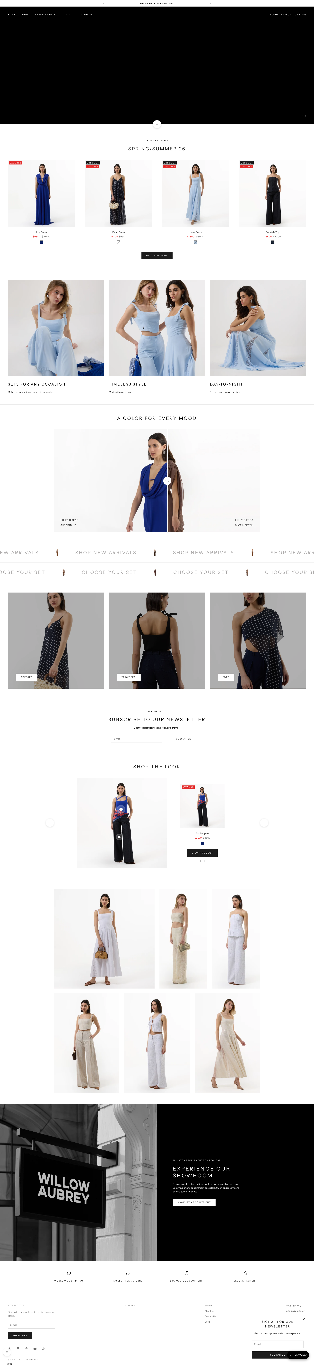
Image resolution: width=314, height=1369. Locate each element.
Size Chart (129, 1305)
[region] (157, 65)
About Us (209, 1310)
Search (208, 1305)
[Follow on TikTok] (43, 1348)
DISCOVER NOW (157, 255)
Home (11, 14)
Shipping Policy (293, 1305)
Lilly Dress (41, 232)
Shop (25, 14)
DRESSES (26, 677)
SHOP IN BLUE (68, 525)
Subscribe (277, 1354)
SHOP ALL (157, 74)
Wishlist (86, 14)
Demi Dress (118, 232)
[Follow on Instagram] (18, 1348)
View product (202, 853)
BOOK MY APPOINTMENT (194, 1202)
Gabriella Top (272, 232)
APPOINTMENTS (45, 14)
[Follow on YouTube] (35, 1348)
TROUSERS (129, 677)
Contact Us (210, 1316)
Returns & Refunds (295, 1310)
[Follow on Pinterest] (26, 1348)
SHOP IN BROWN (244, 525)
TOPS (226, 677)
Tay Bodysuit (202, 833)
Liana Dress (196, 232)
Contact (68, 14)
